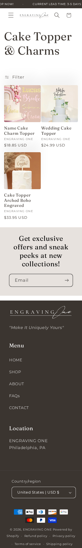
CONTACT (19, 407)
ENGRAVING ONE (37, 529)
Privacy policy (64, 536)
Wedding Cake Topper (56, 131)
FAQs (14, 395)
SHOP (15, 372)
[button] (11, 15)
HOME (15, 360)
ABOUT (16, 384)
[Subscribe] (67, 280)
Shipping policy (59, 544)
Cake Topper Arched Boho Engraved (17, 200)
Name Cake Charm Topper (19, 131)
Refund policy (35, 536)
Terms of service (28, 544)
